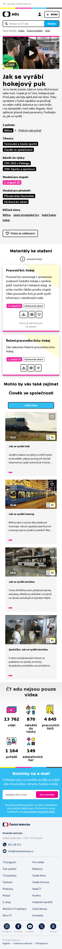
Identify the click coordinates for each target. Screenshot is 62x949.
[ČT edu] (11, 15)
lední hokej (49, 215)
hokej (6, 220)
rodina (21, 30)
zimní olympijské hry (26, 215)
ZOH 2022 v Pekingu (16, 163)
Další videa (31, 405)
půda (47, 30)
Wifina (8, 130)
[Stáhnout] (24, 314)
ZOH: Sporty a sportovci (19, 169)
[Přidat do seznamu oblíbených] (39, 314)
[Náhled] (32, 314)
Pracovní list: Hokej (20, 270)
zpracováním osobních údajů (38, 811)
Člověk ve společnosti (18, 150)
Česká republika (35, 30)
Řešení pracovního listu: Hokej (28, 340)
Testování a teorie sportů (20, 144)
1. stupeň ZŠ (12, 182)
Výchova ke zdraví (15, 202)
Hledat (51, 23)
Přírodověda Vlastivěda (19, 196)
